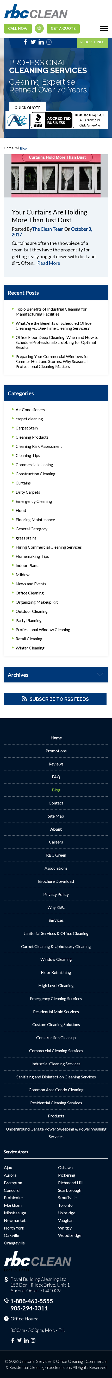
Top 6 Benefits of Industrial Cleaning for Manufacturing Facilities (51, 311)
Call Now (18, 28)
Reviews (56, 763)
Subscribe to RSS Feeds (59, 699)
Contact (56, 802)
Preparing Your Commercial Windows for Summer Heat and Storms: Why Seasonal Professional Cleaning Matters (52, 361)
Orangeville (14, 1242)
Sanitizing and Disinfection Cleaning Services (56, 1076)
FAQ (56, 776)
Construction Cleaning (35, 473)
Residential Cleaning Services (56, 1102)
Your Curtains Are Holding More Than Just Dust (50, 216)
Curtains (23, 482)
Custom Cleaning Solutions (56, 1024)
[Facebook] (25, 43)
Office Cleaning (30, 592)
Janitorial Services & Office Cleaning (56, 933)
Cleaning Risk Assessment (39, 446)
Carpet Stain (27, 427)
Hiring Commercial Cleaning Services (49, 546)
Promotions (56, 750)
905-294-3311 (29, 1307)
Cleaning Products (32, 436)
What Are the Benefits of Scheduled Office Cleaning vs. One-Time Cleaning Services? (53, 325)
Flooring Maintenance (35, 519)
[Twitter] (33, 43)
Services (56, 920)
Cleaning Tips (28, 455)
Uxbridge (66, 1212)
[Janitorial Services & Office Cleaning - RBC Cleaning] (36, 17)
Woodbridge (69, 1235)
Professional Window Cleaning (43, 629)
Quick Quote (27, 108)
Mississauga (15, 1212)
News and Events (31, 583)
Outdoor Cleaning (32, 611)
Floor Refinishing (56, 972)
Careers (56, 841)
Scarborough (69, 1190)
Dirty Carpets (28, 491)
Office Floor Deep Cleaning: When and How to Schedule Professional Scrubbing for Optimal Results (57, 342)
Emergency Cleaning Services (56, 998)
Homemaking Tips (32, 556)
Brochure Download (56, 881)
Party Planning (29, 620)
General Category (31, 528)
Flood (21, 510)
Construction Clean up (56, 1037)
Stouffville (67, 1197)
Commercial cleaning (34, 464)
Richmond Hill (70, 1182)
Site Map (56, 815)
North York (14, 1227)
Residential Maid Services (56, 1011)
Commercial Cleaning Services (56, 1050)
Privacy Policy (56, 894)
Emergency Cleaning (34, 501)
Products (56, 1115)
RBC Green (56, 854)
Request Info (92, 42)
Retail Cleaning (29, 638)
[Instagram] (49, 43)
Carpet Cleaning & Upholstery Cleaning (56, 946)
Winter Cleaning (30, 647)
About (56, 828)
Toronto (65, 1205)
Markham (13, 1205)
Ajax (8, 1167)
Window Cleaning (56, 959)
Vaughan (65, 1220)
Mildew (22, 574)
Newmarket (15, 1220)
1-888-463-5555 (31, 1300)
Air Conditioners (30, 409)
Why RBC (56, 907)
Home (9, 148)
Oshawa (65, 1167)
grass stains (26, 537)
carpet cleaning (29, 418)
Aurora (10, 1174)
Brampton (13, 1182)
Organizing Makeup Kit (37, 601)
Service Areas (16, 1151)
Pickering (66, 1174)
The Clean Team (48, 229)
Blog (56, 789)
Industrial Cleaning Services (56, 1063)
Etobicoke (13, 1197)
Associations (56, 868)
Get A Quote (63, 28)
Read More (48, 263)
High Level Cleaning (56, 985)
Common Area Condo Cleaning (56, 1089)
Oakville (11, 1235)
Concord (12, 1190)
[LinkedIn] (41, 43)
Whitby (65, 1227)
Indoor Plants (28, 565)
